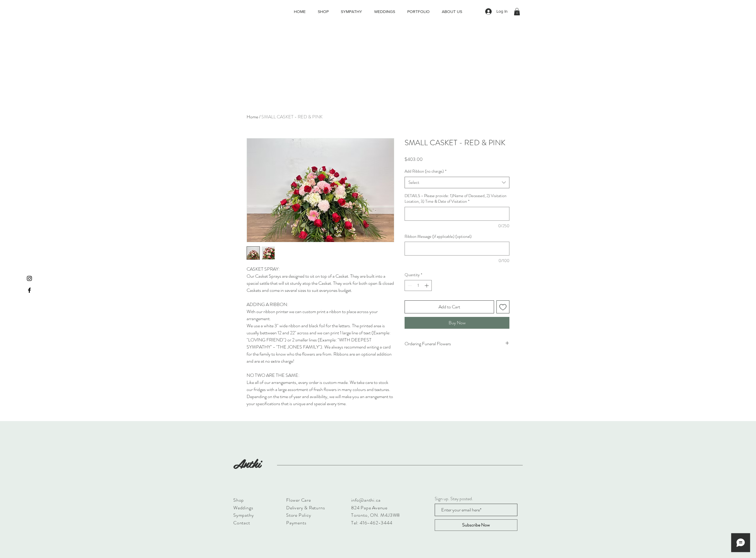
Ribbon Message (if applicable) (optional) (438, 236)
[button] (517, 11)
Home (252, 116)
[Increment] (427, 285)
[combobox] (457, 182)
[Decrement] (409, 285)
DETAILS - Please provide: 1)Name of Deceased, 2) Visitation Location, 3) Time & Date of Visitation (455, 198)
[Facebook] (29, 290)
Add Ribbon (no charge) (426, 171)
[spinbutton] (418, 285)
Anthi (246, 463)
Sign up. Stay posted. (454, 498)
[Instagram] (29, 278)
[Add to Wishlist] (502, 306)
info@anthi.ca (365, 500)
